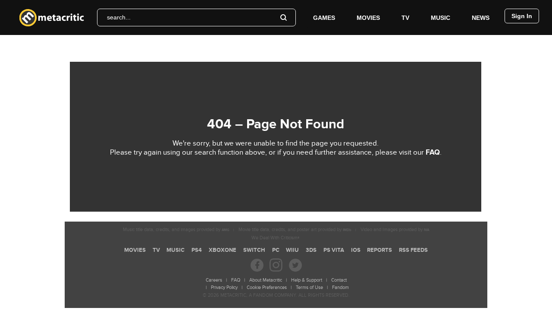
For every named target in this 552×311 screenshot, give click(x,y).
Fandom (340, 287)
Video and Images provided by (395, 229)
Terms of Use (309, 287)
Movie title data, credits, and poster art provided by (294, 229)
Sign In (521, 16)
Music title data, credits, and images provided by (176, 229)
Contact (339, 280)
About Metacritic (265, 280)
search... (119, 17)
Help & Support (306, 280)
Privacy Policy (224, 287)
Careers (214, 280)
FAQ (433, 152)
